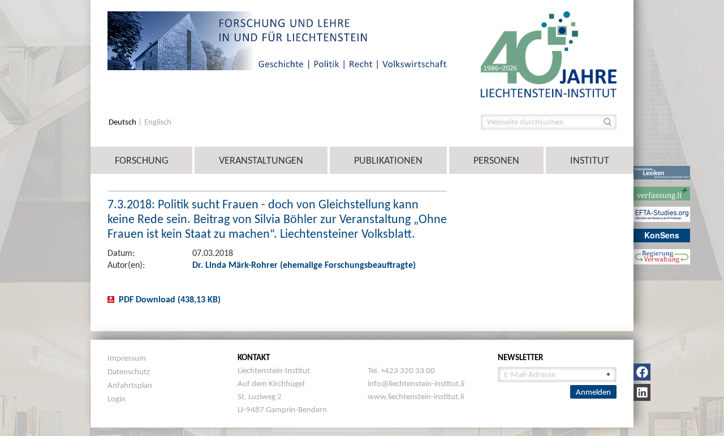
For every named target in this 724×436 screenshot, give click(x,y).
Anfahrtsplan (129, 385)
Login (116, 399)
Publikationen (388, 160)
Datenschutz (128, 371)
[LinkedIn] (642, 392)
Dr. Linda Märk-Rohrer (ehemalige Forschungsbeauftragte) (304, 264)
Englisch (157, 122)
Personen (496, 160)
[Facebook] (642, 372)
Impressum (126, 358)
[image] (549, 53)
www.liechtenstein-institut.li (416, 396)
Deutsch (123, 122)
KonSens (661, 235)
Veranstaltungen (261, 160)
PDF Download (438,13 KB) (170, 299)
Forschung (141, 160)
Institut (589, 160)
